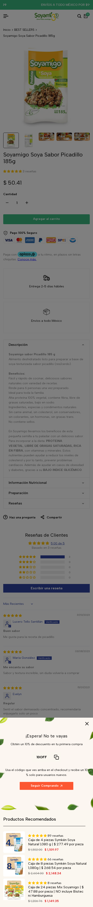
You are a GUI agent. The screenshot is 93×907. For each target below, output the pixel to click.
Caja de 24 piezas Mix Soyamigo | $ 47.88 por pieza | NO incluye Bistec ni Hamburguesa (56, 891)
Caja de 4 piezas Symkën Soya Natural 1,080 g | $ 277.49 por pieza (55, 842)
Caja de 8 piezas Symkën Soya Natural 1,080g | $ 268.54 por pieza (57, 865)
